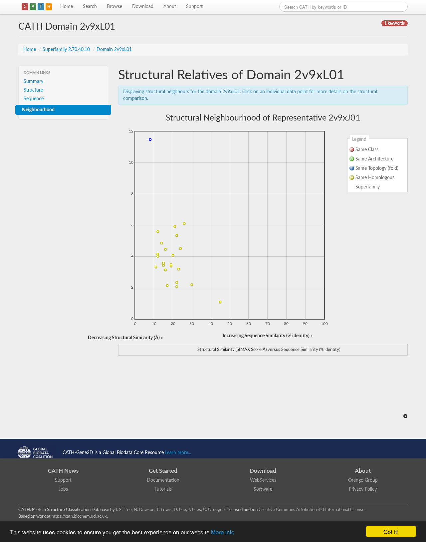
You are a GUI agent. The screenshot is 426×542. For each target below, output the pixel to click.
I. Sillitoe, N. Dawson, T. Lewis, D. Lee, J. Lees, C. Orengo (169, 510)
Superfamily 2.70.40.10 (67, 49)
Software (263, 489)
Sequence (34, 99)
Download (142, 6)
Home (66, 6)
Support (194, 6)
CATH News (63, 471)
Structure (33, 90)
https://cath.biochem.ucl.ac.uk (79, 516)
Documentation (163, 480)
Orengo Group (363, 480)
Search (90, 6)
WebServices (263, 480)
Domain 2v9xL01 (114, 49)
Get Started (163, 471)
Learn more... (178, 452)
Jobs (63, 489)
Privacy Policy (363, 489)
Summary (33, 81)
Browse (114, 6)
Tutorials (163, 489)
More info (222, 532)
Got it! (391, 531)
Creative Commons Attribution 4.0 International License (311, 510)
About (169, 6)
